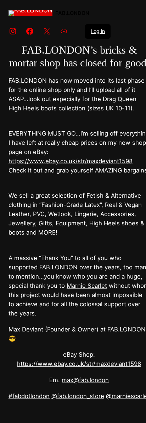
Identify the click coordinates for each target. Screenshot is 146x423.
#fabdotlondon (29, 396)
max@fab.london (85, 380)
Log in (98, 31)
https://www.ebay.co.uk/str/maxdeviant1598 (71, 161)
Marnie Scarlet (87, 285)
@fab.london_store (77, 396)
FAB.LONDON (72, 13)
